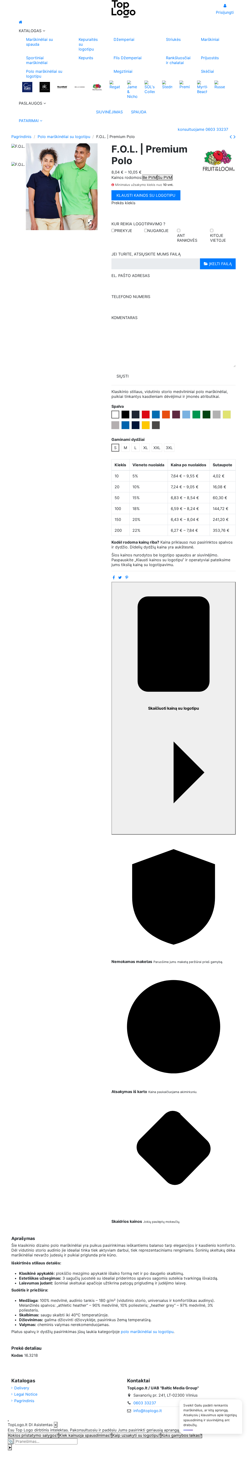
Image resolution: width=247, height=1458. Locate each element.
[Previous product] (231, 136)
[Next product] (234, 136)
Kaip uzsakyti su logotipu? (136, 1435)
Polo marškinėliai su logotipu (44, 74)
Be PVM (150, 177)
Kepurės (86, 57)
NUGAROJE (158, 230)
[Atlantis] (27, 86)
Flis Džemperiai (128, 57)
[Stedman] (167, 84)
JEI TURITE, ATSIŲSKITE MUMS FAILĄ (146, 254)
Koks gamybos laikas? (181, 1435)
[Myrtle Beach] (202, 86)
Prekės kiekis (123, 202)
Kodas (17, 1355)
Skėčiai (207, 71)
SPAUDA (138, 111)
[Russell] (219, 84)
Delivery (21, 1387)
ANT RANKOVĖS (187, 238)
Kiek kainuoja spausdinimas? (85, 1435)
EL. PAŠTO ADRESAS (130, 275)
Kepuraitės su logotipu (88, 44)
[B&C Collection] (45, 86)
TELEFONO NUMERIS (130, 296)
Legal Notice (25, 1394)
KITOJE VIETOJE (218, 238)
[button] (123, 30)
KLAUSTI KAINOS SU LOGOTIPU (146, 195)
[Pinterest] (126, 577)
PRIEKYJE (123, 230)
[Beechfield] (62, 86)
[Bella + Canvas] (80, 86)
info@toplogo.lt (147, 1410)
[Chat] (8, 1420)
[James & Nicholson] (132, 89)
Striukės (173, 39)
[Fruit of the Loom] (97, 86)
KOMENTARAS (124, 317)
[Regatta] (115, 84)
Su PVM (165, 177)
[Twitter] (120, 577)
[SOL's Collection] (149, 86)
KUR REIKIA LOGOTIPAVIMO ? (138, 223)
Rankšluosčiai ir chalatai (178, 60)
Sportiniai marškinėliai (37, 60)
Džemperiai (124, 39)
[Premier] (184, 84)
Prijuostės (210, 57)
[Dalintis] (114, 577)
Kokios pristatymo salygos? (33, 1435)
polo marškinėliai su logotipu (147, 1331)
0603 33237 (144, 1402)
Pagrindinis (24, 1400)
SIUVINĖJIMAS (108, 111)
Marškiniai (210, 39)
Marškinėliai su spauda (39, 42)
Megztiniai (123, 71)
